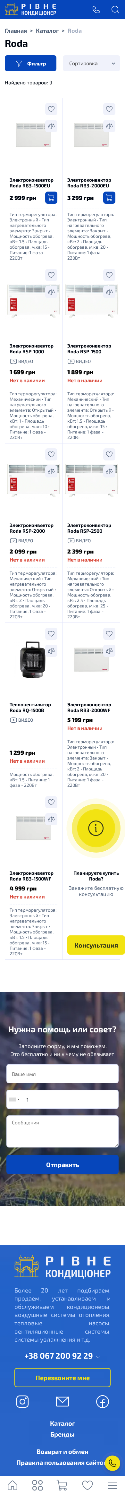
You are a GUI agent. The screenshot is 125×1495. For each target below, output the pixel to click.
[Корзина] (62, 1485)
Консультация (96, 945)
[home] (30, 13)
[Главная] (12, 1485)
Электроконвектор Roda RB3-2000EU (89, 182)
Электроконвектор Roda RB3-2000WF (89, 707)
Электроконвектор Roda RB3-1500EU (32, 182)
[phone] (96, 9)
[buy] (51, 198)
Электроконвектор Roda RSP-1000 (32, 348)
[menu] (112, 1485)
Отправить (62, 1164)
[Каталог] (37, 1485)
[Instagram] (22, 1402)
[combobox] (91, 63)
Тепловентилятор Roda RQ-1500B (30, 707)
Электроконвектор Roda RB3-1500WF (32, 875)
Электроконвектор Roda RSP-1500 (89, 348)
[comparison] (51, 126)
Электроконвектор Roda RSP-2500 (89, 528)
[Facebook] (103, 1402)
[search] (115, 9)
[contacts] (112, 1463)
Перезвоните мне (63, 1377)
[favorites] (87, 1485)
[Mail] (62, 1402)
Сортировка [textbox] (83, 63)
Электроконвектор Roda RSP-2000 (32, 528)
